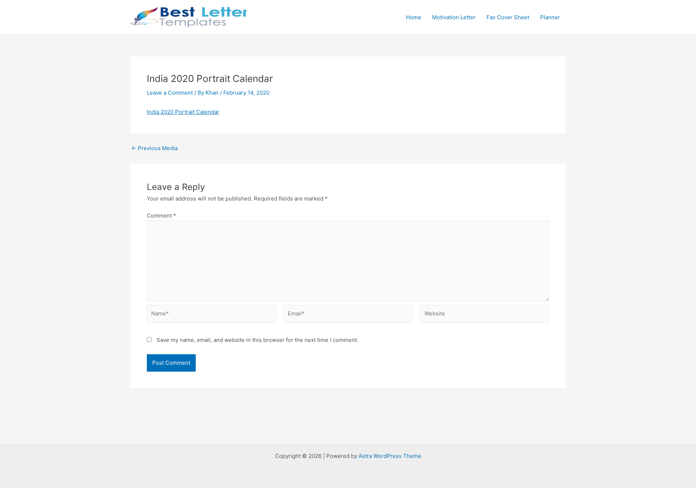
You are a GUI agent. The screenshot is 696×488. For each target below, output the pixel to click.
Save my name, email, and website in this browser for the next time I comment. (257, 339)
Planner (550, 17)
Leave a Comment (170, 92)
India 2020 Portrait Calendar (183, 111)
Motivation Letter (454, 17)
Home (413, 17)
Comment (161, 215)
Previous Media (154, 148)
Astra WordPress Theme (390, 455)
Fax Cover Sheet (507, 17)
